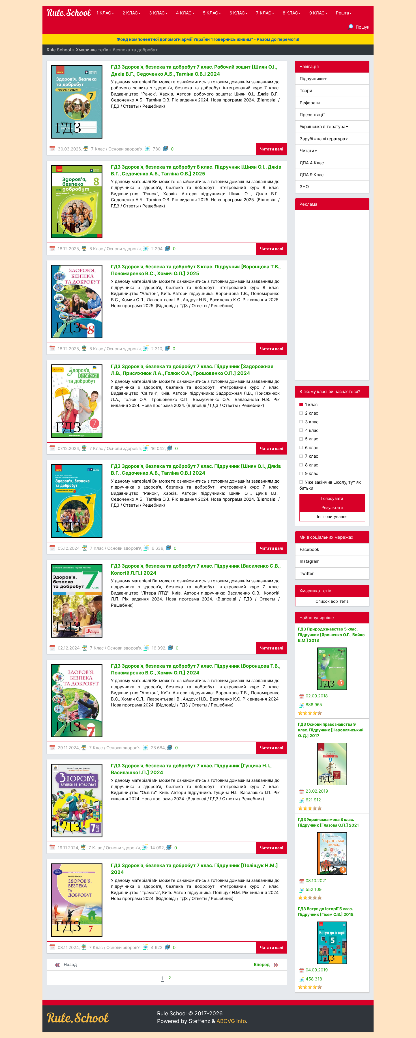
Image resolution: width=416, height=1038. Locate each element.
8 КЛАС (290, 13)
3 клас (311, 421)
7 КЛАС (263, 13)
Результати (332, 507)
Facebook (309, 549)
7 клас (311, 456)
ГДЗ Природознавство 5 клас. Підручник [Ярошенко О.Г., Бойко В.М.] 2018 (331, 635)
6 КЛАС (237, 13)
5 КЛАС (210, 13)
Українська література (322, 126)
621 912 (313, 800)
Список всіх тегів (332, 601)
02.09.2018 (317, 696)
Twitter (307, 573)
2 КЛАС (130, 13)
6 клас (311, 447)
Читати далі (271, 149)
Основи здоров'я (125, 149)
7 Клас (98, 149)
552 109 (313, 889)
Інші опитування (332, 516)
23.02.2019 (317, 791)
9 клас (311, 473)
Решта (342, 13)
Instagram (309, 561)
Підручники (312, 78)
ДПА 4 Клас (312, 162)
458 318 (314, 979)
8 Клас (96, 248)
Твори (306, 90)
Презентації (312, 114)
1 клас (311, 404)
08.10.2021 (316, 880)
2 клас (311, 413)
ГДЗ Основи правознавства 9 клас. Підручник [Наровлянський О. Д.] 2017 (331, 730)
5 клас (311, 438)
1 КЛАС (104, 13)
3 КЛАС (157, 13)
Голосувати (332, 498)
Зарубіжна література (322, 138)
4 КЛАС (184, 13)
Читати (307, 150)
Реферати (310, 102)
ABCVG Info (231, 1021)
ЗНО (304, 186)
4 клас (311, 430)
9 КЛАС (317, 13)
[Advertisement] (332, 295)
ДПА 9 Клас (311, 174)
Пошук (362, 27)
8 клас (311, 465)
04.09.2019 (317, 970)
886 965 (314, 704)
